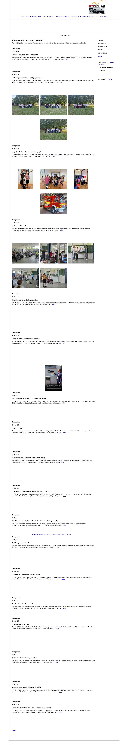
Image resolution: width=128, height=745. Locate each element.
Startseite (25, 16)
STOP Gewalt (48, 16)
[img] (58, 7)
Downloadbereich (90, 16)
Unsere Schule (61, 16)
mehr (67, 59)
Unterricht (75, 16)
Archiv (14, 730)
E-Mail (100, 56)
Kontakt (103, 16)
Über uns (36, 16)
